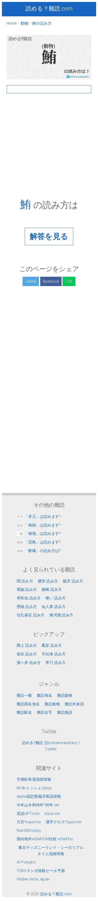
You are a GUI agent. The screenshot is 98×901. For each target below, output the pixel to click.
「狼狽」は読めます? (39, 525)
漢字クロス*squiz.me (63, 822)
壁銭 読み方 (27, 606)
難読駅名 (24, 712)
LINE (69, 281)
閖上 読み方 (27, 645)
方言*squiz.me (29, 822)
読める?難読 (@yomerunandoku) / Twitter (51, 746)
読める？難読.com (49, 8)
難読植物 (52, 704)
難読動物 (65, 695)
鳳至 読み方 (52, 645)
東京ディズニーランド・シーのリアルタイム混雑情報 (51, 850)
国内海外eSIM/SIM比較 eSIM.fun (45, 839)
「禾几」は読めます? (39, 516)
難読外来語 (74, 704)
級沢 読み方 (73, 581)
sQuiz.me (52, 813)
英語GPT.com (28, 813)
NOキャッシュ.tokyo (34, 788)
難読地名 (44, 695)
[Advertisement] (49, 148)
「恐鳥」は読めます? (39, 542)
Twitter (31, 281)
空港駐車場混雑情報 (34, 779)
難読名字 (44, 712)
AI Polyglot (26, 862)
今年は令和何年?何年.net (38, 805)
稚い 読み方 (55, 598)
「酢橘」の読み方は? (39, 550)
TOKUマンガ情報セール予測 (41, 870)
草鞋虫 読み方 (29, 598)
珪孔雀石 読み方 (30, 615)
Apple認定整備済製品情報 (39, 796)
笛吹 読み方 (27, 654)
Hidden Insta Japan (33, 879)
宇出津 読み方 (54, 654)
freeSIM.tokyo (29, 830)
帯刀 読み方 (55, 662)
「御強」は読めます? (39, 533)
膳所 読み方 (48, 581)
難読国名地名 (28, 704)
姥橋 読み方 (52, 589)
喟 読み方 (25, 581)
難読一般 (24, 695)
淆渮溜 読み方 (61, 615)
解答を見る (49, 236)
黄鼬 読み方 (27, 589)
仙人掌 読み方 (54, 606)
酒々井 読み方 (29, 662)
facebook (51, 281)
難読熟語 (65, 712)
